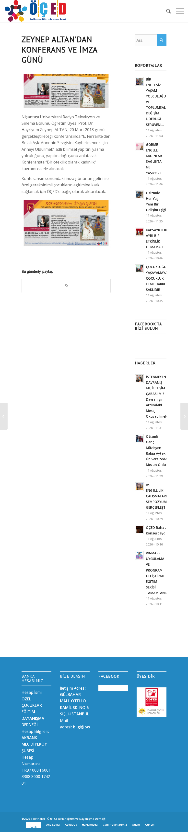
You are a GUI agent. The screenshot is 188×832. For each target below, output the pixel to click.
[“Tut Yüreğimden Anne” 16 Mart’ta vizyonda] (184, 416)
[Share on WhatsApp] (66, 286)
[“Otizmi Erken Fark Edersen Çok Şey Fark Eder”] (4, 416)
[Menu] (177, 11)
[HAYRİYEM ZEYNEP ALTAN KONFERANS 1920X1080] (66, 91)
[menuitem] (166, 11)
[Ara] (166, 11)
